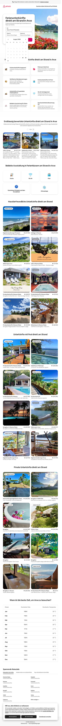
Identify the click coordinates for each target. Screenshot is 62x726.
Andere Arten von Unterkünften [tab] (24, 672)
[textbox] (12, 35)
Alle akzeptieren (13, 716)
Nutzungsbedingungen (34, 723)
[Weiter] (33, 129)
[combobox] (19, 30)
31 (8, 60)
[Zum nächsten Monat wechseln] (25, 39)
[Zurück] (27, 129)
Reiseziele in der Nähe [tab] (8, 672)
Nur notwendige (29, 716)
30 (25, 57)
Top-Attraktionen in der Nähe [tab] (41, 672)
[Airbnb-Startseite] (7, 6)
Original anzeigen (44, 2)
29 (22, 57)
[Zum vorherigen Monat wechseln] (8, 39)
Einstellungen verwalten (45, 716)
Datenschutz (24, 723)
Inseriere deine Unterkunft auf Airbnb (46, 6)
